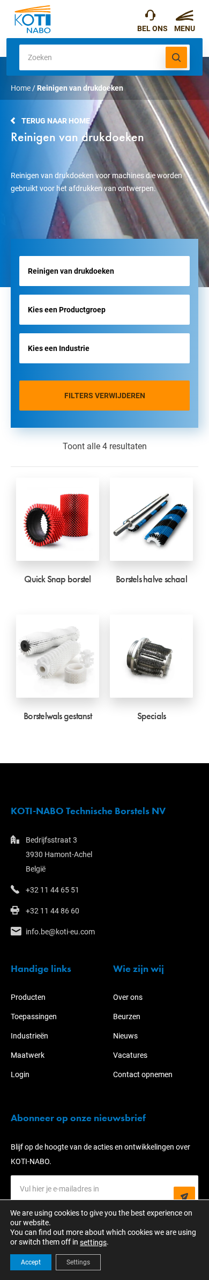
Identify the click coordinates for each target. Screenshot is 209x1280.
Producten (28, 997)
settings (93, 1242)
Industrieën (29, 1036)
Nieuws (125, 1036)
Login (20, 1074)
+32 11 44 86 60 (52, 910)
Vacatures (130, 1055)
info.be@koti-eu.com (60, 931)
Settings (78, 1262)
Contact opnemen (143, 1074)
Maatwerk (27, 1055)
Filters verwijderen (104, 395)
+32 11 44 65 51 (152, 19)
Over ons (128, 997)
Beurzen (126, 1016)
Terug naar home (55, 120)
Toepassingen (34, 1016)
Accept (31, 1262)
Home (21, 88)
